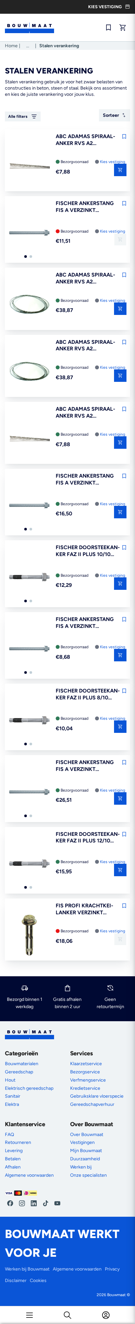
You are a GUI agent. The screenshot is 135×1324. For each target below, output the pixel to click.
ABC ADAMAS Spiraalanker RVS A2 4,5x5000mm (85, 346)
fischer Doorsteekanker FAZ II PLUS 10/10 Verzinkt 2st (88, 551)
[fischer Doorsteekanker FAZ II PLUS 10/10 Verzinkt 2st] (29, 577)
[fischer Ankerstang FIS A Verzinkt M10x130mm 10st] (29, 233)
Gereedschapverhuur (92, 1104)
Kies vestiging (112, 161)
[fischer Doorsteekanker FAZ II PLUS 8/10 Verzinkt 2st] (29, 721)
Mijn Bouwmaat (86, 1150)
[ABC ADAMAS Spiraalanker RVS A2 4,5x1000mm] (29, 439)
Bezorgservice (85, 1072)
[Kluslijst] (108, 27)
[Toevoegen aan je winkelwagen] (120, 170)
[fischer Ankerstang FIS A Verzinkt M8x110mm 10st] (29, 649)
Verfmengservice (88, 1080)
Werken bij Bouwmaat (27, 1269)
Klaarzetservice (86, 1063)
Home (11, 46)
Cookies (38, 1280)
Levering (14, 1150)
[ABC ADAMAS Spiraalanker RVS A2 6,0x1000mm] (29, 166)
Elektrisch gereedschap (29, 1088)
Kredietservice (85, 1088)
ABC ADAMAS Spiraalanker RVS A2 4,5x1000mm (85, 413)
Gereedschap (19, 1072)
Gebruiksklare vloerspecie (97, 1096)
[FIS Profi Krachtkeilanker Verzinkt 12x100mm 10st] (29, 936)
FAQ (9, 1134)
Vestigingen (82, 1142)
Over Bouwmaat (86, 1134)
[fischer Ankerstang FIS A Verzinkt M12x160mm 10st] (29, 506)
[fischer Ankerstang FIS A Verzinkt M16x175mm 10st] (29, 792)
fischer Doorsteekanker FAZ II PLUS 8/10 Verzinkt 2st (88, 694)
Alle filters (18, 116)
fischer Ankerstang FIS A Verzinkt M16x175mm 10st (85, 766)
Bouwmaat (116, 1295)
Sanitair (12, 1096)
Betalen (13, 1159)
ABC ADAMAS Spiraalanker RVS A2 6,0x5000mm (85, 278)
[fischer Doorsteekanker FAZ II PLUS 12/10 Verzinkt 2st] (29, 864)
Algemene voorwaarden (29, 1175)
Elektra (12, 1104)
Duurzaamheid (85, 1159)
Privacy (112, 1269)
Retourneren (18, 1142)
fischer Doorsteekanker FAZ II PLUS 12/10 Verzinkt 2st (88, 838)
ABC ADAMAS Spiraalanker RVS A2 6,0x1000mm (85, 140)
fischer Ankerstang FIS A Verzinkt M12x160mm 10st (85, 479)
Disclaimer (16, 1280)
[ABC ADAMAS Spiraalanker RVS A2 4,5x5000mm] (29, 372)
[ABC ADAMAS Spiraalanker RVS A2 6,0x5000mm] (29, 305)
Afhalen (13, 1167)
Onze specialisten (88, 1175)
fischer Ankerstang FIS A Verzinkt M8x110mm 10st (85, 623)
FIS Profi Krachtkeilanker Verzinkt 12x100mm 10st (84, 909)
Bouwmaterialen (21, 1063)
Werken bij (81, 1167)
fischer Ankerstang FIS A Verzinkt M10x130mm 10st (85, 207)
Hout (10, 1080)
